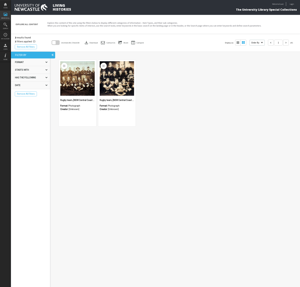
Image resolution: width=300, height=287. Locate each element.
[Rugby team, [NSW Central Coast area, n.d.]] (77, 78)
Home (5, 8)
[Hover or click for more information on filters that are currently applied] (34, 41)
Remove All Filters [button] (26, 47)
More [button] (5, 59)
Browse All (5, 18)
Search (5, 28)
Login (5, 49)
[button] (108, 43)
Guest (281, 4)
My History (5, 39)
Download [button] (91, 42)
